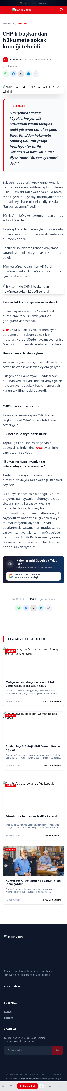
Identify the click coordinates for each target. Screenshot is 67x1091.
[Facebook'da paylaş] (13, 74)
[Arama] (61, 10)
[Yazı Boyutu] (11, 1086)
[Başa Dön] (59, 1086)
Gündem (22, 23)
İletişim (8, 1017)
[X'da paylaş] (21, 74)
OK (57, 1050)
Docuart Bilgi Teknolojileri (25, 1078)
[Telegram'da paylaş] (28, 74)
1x (41, 1086)
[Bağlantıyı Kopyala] (36, 74)
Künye (8, 1011)
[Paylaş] (50, 1086)
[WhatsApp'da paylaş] (6, 74)
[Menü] (6, 10)
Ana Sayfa (8, 23)
